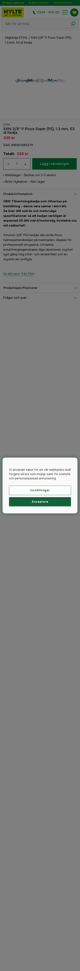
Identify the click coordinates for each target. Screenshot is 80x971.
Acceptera (40, 502)
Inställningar (40, 490)
